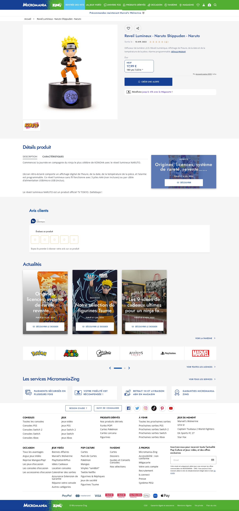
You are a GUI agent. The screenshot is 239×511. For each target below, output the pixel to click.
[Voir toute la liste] (198, 5)
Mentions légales (184, 505)
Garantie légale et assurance (162, 505)
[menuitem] (74, 5)
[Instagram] (145, 408)
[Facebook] (128, 408)
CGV (145, 505)
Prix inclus (204, 74)
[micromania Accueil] (41, 5)
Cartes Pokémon (109, 429)
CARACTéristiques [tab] (53, 156)
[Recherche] (215, 4)
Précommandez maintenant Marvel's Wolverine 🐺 (118, 12)
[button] (74, 5)
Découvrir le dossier (47, 326)
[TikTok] (154, 408)
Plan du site (211, 505)
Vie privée (199, 505)
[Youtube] (170, 408)
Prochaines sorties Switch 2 (154, 429)
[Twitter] (137, 408)
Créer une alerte (150, 81)
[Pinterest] (162, 408)
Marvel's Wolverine (188, 421)
